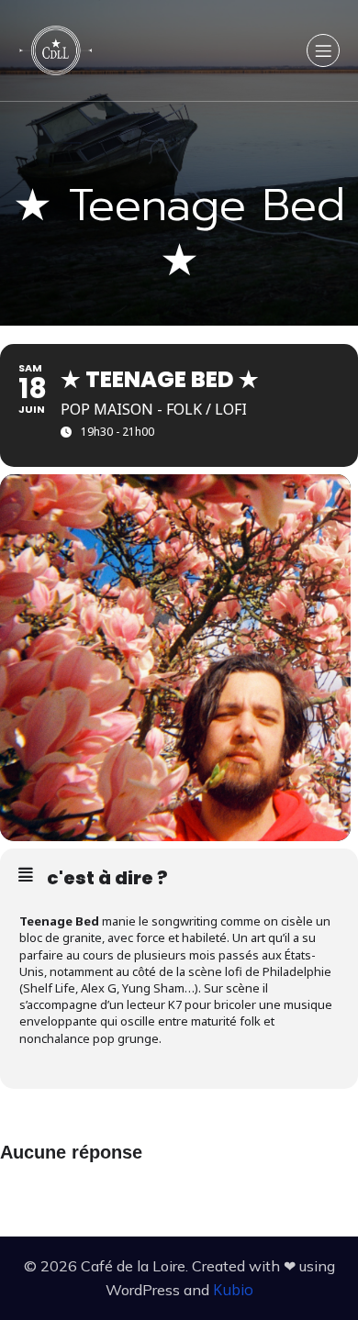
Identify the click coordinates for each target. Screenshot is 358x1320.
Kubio (233, 1290)
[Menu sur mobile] (323, 50)
